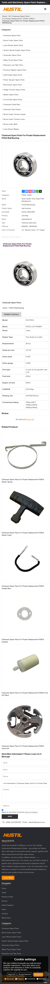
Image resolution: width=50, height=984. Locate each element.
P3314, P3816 (28, 19)
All (9, 16)
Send (10, 816)
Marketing (42, 979)
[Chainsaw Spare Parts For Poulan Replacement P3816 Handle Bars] (25, 560)
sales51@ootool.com (37, 822)
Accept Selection (25, 974)
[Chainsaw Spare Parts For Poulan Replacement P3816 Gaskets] (25, 614)
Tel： (4, 822)
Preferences (31, 979)
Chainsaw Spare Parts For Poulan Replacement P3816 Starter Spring (23, 480)
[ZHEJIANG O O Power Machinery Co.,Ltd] (12, 9)
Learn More (8, 878)
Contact (5, 914)
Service (4, 901)
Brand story (6, 918)
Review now (30, 419)
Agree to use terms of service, (20, 812)
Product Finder (7, 897)
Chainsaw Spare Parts (20, 16)
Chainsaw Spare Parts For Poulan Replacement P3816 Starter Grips (23, 534)
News (4, 909)
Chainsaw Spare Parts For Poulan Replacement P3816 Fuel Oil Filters (25, 694)
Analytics (20, 979)
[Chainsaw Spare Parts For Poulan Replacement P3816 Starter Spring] (25, 454)
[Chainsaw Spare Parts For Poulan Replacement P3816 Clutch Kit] (25, 721)
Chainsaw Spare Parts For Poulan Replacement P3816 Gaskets (23, 640)
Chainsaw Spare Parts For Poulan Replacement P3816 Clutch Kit (23, 747)
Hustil (4, 892)
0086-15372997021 (13, 822)
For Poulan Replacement (11, 19)
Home (4, 16)
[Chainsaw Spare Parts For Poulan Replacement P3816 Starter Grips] (25, 507)
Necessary (10, 979)
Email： (26, 822)
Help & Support (7, 905)
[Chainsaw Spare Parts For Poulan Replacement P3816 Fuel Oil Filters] (25, 667)
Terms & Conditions (31, 812)
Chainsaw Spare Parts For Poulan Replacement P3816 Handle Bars (23, 587)
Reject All (11, 974)
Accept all (38, 974)
